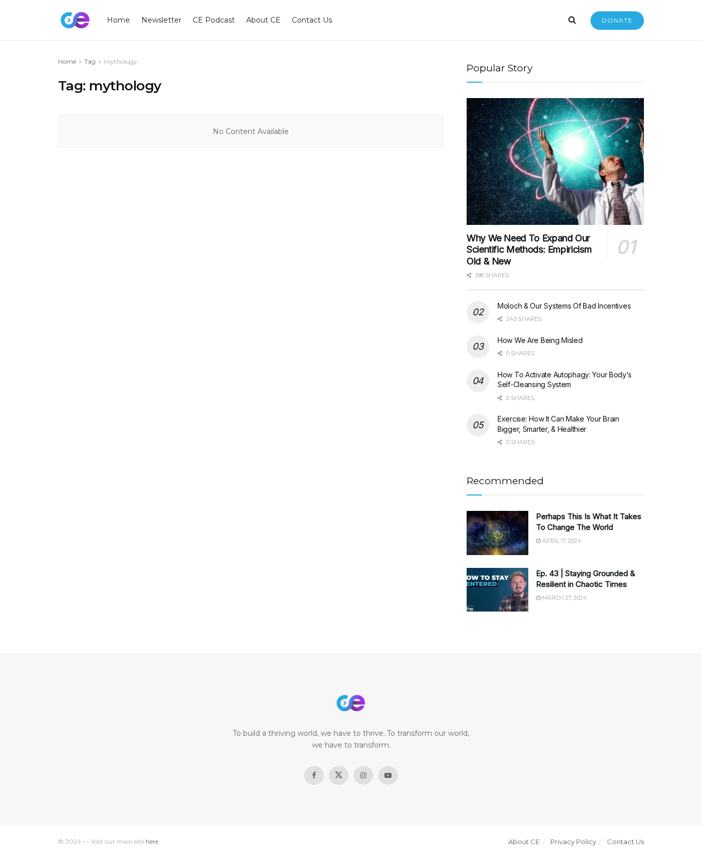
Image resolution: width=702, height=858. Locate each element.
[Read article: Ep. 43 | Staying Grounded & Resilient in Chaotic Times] (497, 590)
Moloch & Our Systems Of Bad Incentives (564, 305)
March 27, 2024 (564, 597)
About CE (263, 20)
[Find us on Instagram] (363, 775)
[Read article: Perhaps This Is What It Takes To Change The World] (497, 533)
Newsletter (161, 20)
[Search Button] (572, 20)
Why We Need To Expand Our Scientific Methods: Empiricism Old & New (529, 249)
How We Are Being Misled (540, 340)
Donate (617, 20)
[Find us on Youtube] (388, 775)
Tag (90, 61)
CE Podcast (214, 20)
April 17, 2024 (561, 540)
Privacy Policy (573, 841)
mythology (120, 61)
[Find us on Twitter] (338, 775)
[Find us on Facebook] (314, 775)
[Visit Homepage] (75, 20)
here (151, 841)
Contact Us (312, 20)
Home (118, 20)
